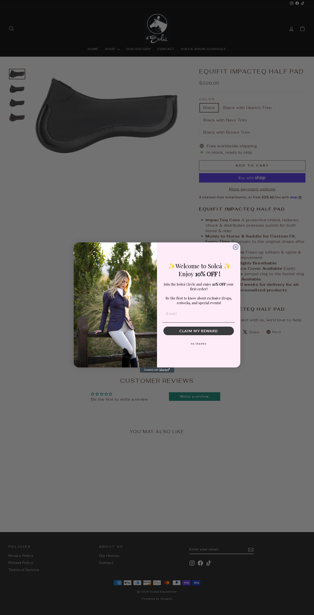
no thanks (199, 343)
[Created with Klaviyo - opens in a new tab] (157, 370)
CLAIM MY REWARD (198, 331)
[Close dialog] (235, 247)
